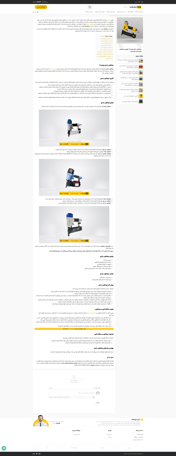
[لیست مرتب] (58, 397)
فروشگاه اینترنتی (41, 7)
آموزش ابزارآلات (134, 15)
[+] (69, 397)
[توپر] (50, 397)
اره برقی (101, 448)
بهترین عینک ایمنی (74, 448)
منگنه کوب (71, 329)
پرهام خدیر (121, 46)
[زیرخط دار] (54, 397)
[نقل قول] (61, 397)
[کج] (52, 397)
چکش (108, 20)
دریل (47, 448)
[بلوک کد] (63, 397)
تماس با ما (109, 434)
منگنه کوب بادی (92, 313)
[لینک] (65, 397)
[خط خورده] (56, 397)
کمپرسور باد (53, 69)
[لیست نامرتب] (60, 397)
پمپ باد (129, 448)
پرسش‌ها (34, 12)
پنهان (102, 36)
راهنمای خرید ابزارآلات (138, 437)
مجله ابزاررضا (141, 15)
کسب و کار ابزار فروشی (138, 440)
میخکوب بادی (90, 24)
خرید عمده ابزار (77, 434)
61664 (38, 2)
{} (67, 397)
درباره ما (110, 437)
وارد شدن (51, 388)
